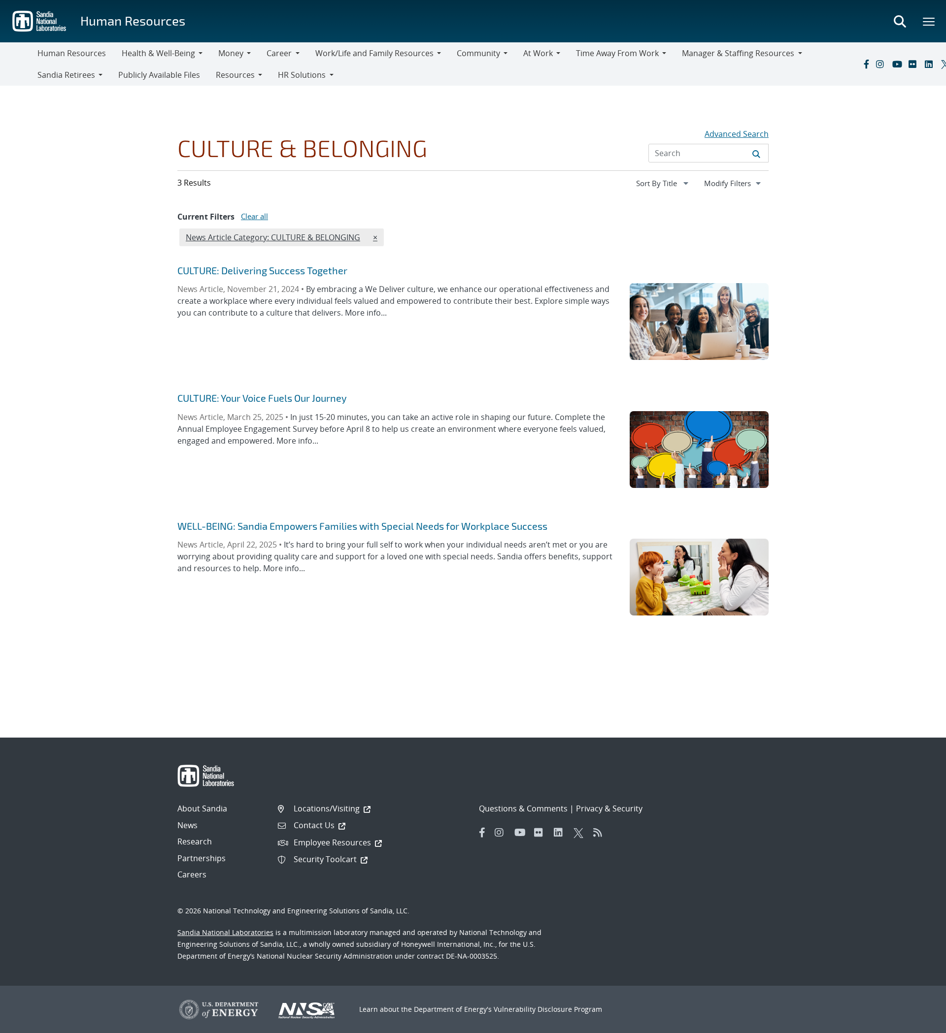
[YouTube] (898, 64)
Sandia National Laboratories (225, 932)
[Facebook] (866, 64)
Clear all (254, 216)
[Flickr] (914, 64)
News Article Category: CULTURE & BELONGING (272, 237)
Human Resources (132, 20)
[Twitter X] (581, 832)
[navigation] (663, 183)
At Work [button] (538, 53)
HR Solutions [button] (302, 74)
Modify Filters (736, 183)
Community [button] (478, 53)
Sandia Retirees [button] (66, 74)
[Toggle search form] (900, 21)
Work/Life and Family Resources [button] (374, 53)
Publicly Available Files (159, 74)
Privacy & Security (609, 808)
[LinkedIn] (931, 64)
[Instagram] (882, 64)
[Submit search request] (756, 153)
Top (917, 1021)
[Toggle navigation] (19, 64)
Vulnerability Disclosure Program (548, 1009)
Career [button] (279, 53)
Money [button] (230, 53)
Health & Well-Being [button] (158, 53)
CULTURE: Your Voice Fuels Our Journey (262, 398)
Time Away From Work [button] (617, 53)
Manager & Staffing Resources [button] (738, 53)
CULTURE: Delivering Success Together (262, 270)
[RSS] (600, 832)
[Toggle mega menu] (929, 21)
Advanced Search (737, 134)
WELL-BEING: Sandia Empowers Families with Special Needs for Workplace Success (362, 526)
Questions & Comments (523, 808)
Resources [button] (235, 74)
